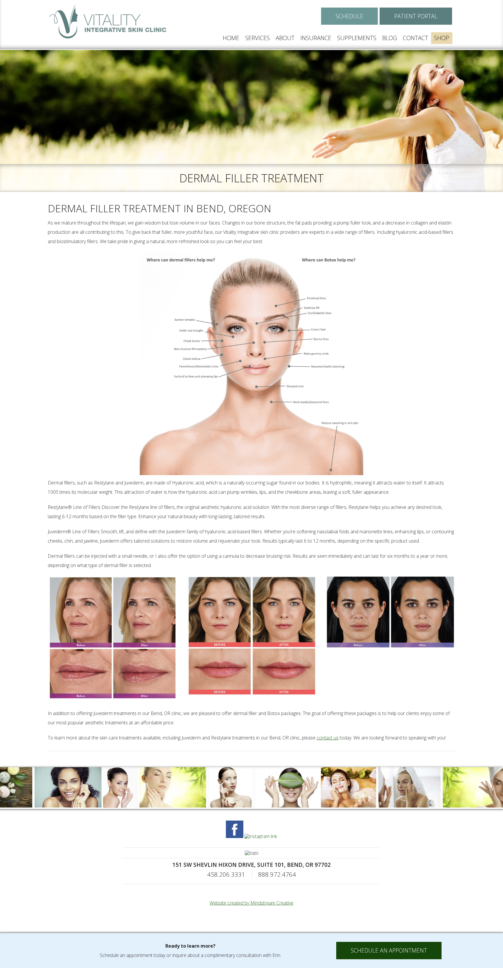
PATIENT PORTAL (416, 16)
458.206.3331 (226, 874)
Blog (389, 38)
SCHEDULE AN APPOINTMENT (389, 950)
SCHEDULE (349, 16)
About (285, 38)
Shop (441, 38)
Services (257, 38)
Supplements (356, 38)
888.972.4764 (277, 874)
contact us (328, 738)
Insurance (315, 38)
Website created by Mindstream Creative (251, 903)
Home (231, 38)
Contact (415, 38)
